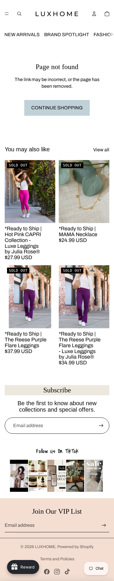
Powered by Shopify (75, 547)
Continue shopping (57, 107)
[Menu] (6, 13)
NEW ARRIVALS (22, 34)
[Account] (94, 13)
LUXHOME (45, 547)
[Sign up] (101, 425)
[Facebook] (46, 571)
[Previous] (19, 476)
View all (101, 149)
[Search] (19, 13)
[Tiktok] (67, 571)
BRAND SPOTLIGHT (66, 34)
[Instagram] (57, 571)
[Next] (95, 476)
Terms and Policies (57, 559)
